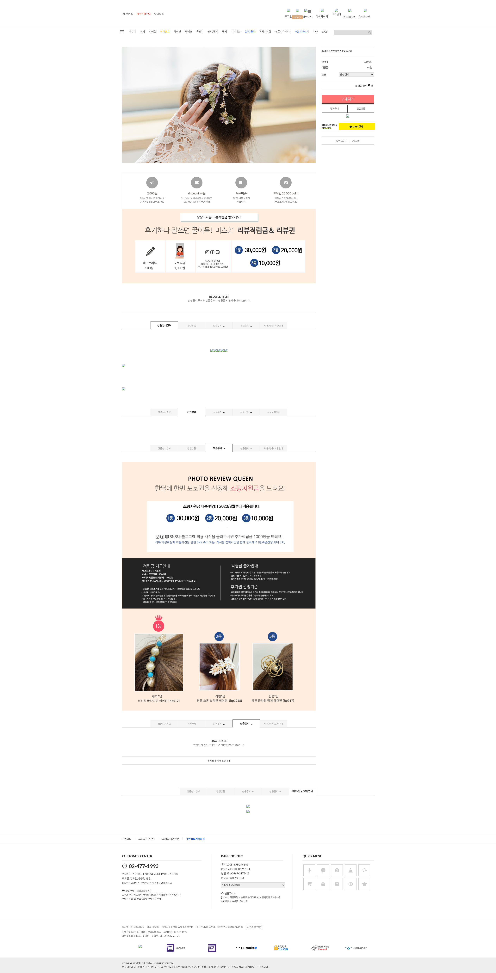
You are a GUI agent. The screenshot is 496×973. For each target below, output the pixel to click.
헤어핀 (177, 31)
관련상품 (191, 325)
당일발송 (159, 14)
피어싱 (152, 31)
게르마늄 (235, 31)
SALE (324, 31)
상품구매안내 (273, 412)
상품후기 (217, 325)
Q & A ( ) (356, 140)
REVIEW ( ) (341, 140)
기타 (315, 31)
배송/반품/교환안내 (273, 325)
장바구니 (334, 108)
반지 (224, 31)
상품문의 (244, 325)
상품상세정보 (164, 325)
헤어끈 (188, 31)
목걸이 (199, 31)
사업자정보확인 (254, 927)
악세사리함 (265, 31)
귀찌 (142, 31)
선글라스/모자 (282, 31)
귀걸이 (132, 31)
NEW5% (128, 14)
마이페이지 (322, 16)
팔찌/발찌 (213, 31)
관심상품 (361, 108)
